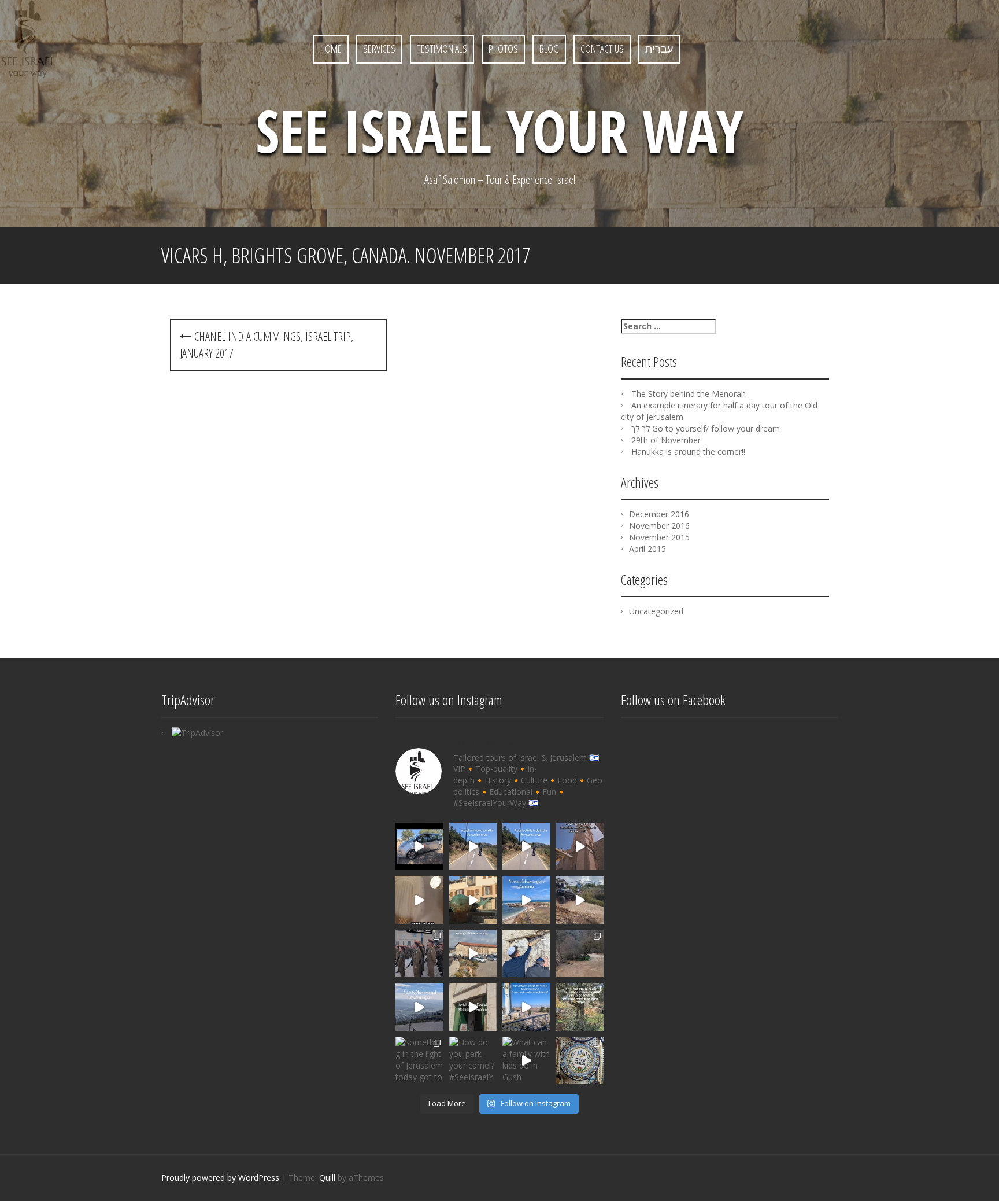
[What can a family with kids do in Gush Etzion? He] (526, 1061)
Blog (549, 49)
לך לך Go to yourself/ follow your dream (705, 428)
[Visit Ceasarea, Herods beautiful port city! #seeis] (526, 900)
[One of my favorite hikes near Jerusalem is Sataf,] (580, 1007)
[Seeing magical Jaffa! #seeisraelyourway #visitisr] (473, 900)
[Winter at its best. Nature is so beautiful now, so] (580, 954)
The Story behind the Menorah (688, 393)
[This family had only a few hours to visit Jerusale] (580, 847)
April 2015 (647, 548)
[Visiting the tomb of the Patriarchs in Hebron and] (473, 1007)
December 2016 (659, 514)
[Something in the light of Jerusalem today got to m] (419, 1061)
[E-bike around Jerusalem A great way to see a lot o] (473, 847)
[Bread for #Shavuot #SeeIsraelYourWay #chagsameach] (419, 900)
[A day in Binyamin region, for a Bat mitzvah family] (473, 954)
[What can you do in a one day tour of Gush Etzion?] (526, 1007)
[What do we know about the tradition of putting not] (526, 954)
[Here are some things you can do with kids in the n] (419, 847)
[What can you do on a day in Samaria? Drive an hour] (419, 1007)
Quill (327, 1177)
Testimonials (442, 49)
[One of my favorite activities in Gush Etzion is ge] (580, 900)
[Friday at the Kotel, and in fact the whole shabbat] (419, 954)
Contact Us (602, 49)
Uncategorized (656, 611)
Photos (503, 49)
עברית (659, 49)
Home (331, 49)
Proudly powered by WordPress (220, 1177)
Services (379, 49)
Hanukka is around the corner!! (688, 451)
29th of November (666, 439)
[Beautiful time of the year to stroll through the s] (580, 1061)
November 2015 (659, 537)
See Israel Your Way (499, 130)
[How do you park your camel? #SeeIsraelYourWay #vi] (473, 1061)
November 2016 (659, 525)
